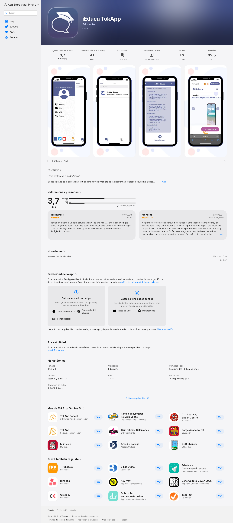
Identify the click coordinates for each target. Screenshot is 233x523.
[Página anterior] (44, 225)
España (51, 510)
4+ (109, 378)
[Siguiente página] (230, 225)
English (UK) (62, 510)
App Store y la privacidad (88, 520)
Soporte (125, 520)
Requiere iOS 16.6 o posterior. (184, 369)
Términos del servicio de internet (61, 520)
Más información (165, 329)
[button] (20, 21)
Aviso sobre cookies (110, 520)
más (164, 181)
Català (73, 510)
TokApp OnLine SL (178, 378)
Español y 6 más (56, 378)
